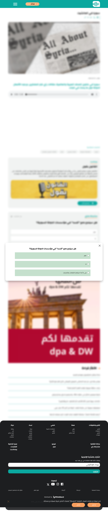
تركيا (62, 152)
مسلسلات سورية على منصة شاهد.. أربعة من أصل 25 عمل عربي (77, 407)
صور (54, 446)
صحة (73, 425)
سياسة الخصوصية (96, 490)
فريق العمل (36, 490)
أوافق (94, 505)
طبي (73, 429)
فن (13, 431)
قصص (98, 433)
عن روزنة (78, 490)
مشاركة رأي (95, 446)
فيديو (30, 433)
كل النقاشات (17, 216)
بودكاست (13, 449)
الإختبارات (14, 446)
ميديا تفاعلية (12, 444)
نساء (73, 431)
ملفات (30, 431)
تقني (53, 431)
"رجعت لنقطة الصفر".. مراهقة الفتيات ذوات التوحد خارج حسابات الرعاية (75, 414)
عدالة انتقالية (95, 444)
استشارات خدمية (50, 429)
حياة (12, 425)
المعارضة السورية (85, 152)
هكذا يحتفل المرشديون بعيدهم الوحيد (86, 374)
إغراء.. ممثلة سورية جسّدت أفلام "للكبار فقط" (83, 388)
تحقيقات (97, 431)
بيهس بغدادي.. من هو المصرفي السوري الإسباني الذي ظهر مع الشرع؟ (74, 381)
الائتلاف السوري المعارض (49, 152)
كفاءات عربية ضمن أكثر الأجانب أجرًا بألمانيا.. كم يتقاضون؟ (79, 401)
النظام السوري (72, 152)
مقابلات (30, 437)
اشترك (95, 471)
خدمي (53, 425)
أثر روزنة (63, 490)
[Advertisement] (54, 123)
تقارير (98, 429)
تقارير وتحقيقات (94, 425)
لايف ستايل (72, 433)
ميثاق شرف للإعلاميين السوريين (15, 490)
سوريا (96, 152)
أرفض (78, 505)
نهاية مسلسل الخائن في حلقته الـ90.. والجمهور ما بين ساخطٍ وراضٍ (76, 394)
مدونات (98, 435)
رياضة (12, 429)
